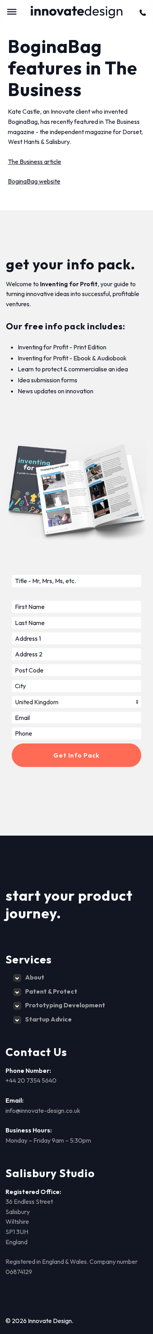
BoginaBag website (34, 181)
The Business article (34, 161)
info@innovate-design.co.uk (42, 1110)
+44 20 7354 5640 (30, 1080)
